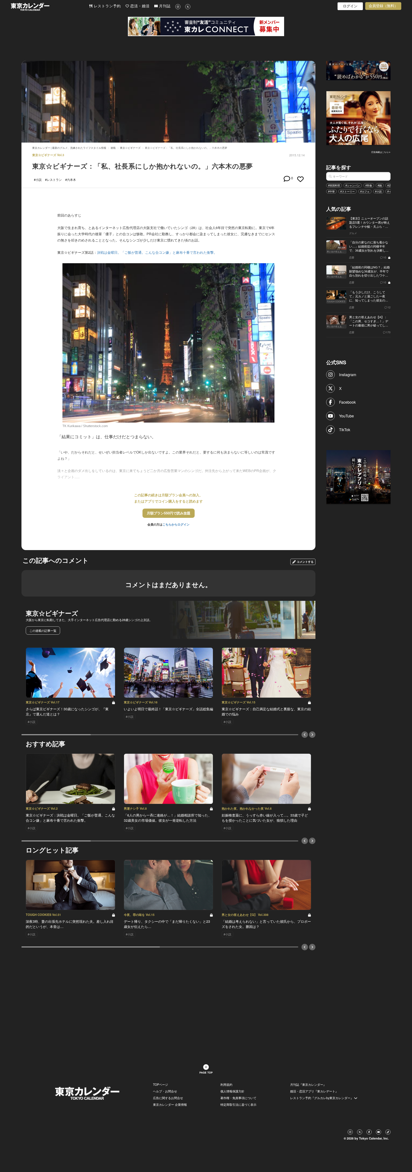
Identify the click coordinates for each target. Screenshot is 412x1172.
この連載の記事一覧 (42, 630)
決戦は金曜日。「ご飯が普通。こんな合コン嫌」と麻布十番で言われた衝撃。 (157, 252)
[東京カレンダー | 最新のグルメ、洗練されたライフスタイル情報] (50, 7)
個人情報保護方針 (232, 1091)
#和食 (368, 185)
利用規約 (226, 1084)
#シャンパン (352, 185)
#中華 (331, 191)
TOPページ (160, 1084)
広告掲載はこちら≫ (381, 152)
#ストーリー (347, 191)
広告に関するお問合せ (168, 1097)
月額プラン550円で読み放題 (168, 513)
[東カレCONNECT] (206, 26)
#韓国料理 (334, 185)
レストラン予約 (106, 6)
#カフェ (365, 191)
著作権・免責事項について (238, 1097)
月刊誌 (164, 6)
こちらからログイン (175, 524)
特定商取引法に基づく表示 (238, 1104)
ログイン (350, 6)
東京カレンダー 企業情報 (170, 1104)
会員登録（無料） (383, 6)
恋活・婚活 (139, 6)
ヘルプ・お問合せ (165, 1091)
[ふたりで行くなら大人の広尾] (358, 117)
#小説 (378, 191)
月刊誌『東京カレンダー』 (308, 1084)
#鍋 (380, 185)
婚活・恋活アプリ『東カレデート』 (314, 1091)
